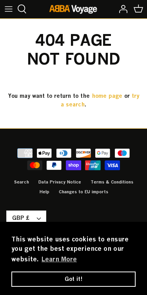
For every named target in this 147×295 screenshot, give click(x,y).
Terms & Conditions (112, 181)
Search (21, 181)
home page (107, 95)
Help (44, 191)
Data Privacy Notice (59, 181)
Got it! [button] (74, 278)
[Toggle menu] (8, 9)
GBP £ (20, 217)
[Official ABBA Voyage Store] (73, 9)
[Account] (121, 9)
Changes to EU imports (83, 191)
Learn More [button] (59, 259)
